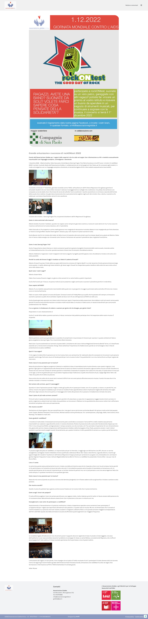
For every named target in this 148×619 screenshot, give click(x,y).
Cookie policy (139, 616)
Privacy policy (129, 616)
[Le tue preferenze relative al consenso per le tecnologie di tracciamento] (145, 616)
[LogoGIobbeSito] (10, 2)
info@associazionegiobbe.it (62, 597)
